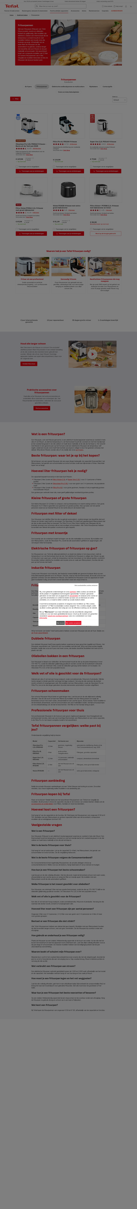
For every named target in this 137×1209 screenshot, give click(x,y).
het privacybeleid (80, 636)
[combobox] (45, 608)
